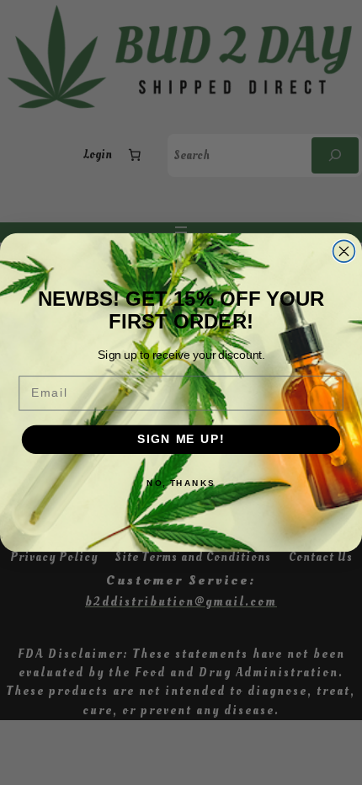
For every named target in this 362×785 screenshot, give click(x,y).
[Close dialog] (344, 251)
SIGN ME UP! (181, 439)
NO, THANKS (181, 483)
